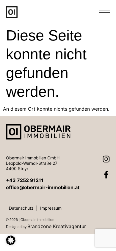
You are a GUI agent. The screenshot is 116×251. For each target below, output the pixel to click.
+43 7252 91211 (24, 180)
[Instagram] (102, 163)
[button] (10, 240)
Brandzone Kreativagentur (56, 226)
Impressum (51, 208)
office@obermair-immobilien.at (42, 187)
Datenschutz (21, 208)
